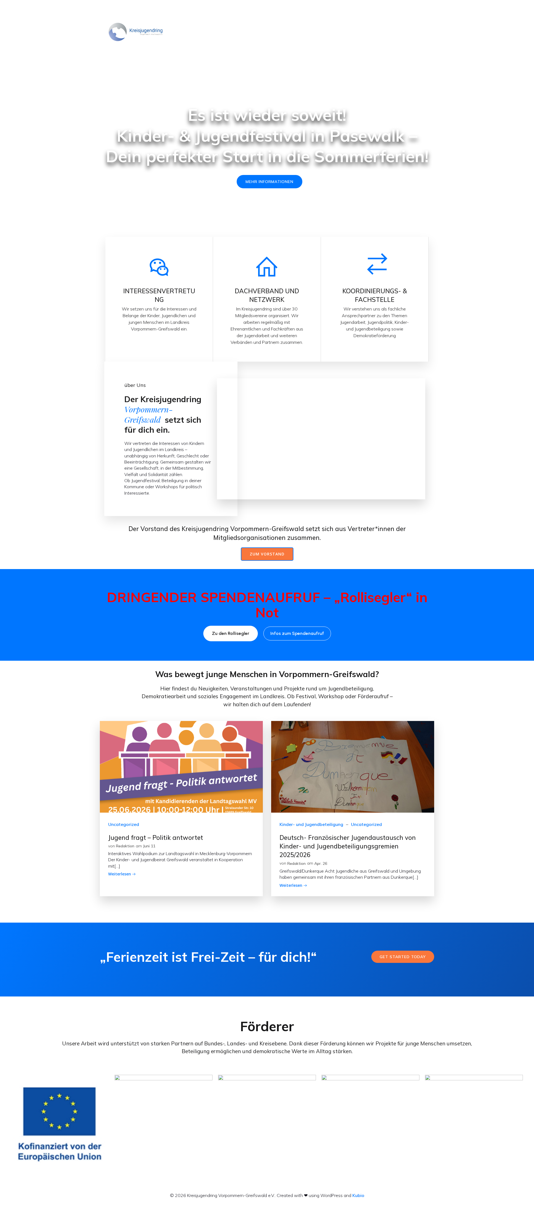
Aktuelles (246, 31)
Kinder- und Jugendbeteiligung (311, 824)
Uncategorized (123, 824)
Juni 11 (149, 845)
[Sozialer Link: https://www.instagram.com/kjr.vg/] (425, 9)
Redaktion (125, 845)
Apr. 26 (320, 863)
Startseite (218, 31)
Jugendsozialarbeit (379, 31)
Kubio (358, 1195)
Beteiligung (340, 31)
